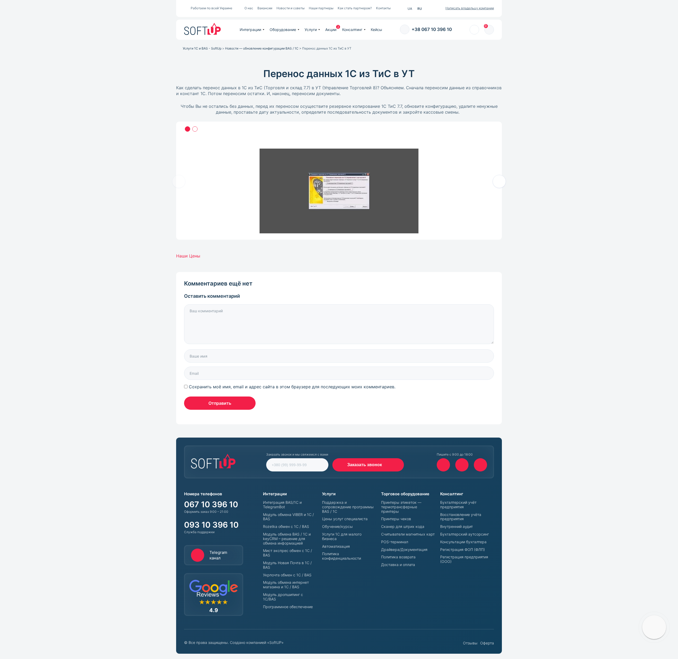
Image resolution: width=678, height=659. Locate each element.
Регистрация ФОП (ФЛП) (462, 549)
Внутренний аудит (456, 526)
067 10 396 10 (211, 504)
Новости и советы (290, 8)
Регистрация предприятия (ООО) (464, 559)
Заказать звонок (364, 464)
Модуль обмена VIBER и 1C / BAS (288, 517)
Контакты (383, 8)
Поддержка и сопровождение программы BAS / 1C (348, 507)
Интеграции (250, 29)
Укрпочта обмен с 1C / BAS (287, 575)
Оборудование (283, 29)
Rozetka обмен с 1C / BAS (286, 526)
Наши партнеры (321, 8)
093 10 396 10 (211, 525)
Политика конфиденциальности (341, 556)
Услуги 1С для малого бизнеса (342, 536)
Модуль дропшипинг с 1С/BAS (283, 597)
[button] (499, 181)
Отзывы (470, 643)
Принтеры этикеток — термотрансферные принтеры (401, 507)
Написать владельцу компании (469, 8)
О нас (248, 8)
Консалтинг (352, 29)
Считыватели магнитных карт (408, 534)
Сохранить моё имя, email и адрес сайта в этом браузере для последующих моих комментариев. (292, 386)
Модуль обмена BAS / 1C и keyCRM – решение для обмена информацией (287, 538)
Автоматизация (336, 546)
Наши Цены (188, 256)
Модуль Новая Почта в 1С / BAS (287, 565)
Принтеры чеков (396, 519)
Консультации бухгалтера (463, 542)
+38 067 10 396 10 (432, 29)
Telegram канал (218, 555)
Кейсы (376, 29)
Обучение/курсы (337, 526)
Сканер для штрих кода (402, 526)
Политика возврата (398, 557)
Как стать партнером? (355, 8)
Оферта (487, 643)
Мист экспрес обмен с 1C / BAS (287, 553)
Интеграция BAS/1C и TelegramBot (282, 504)
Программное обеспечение (288, 607)
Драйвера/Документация (404, 549)
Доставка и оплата (398, 565)
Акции (330, 29)
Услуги (311, 29)
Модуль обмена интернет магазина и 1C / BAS (286, 584)
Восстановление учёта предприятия (460, 517)
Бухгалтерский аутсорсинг (464, 534)
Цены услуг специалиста (345, 519)
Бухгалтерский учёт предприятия (458, 504)
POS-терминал (394, 542)
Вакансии (264, 8)
